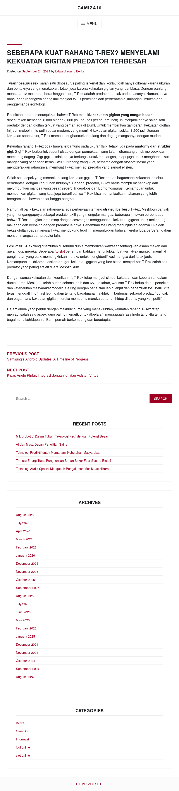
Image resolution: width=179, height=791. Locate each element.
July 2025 (22, 603)
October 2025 (25, 579)
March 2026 (24, 539)
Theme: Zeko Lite (89, 784)
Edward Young (65, 71)
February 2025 (26, 628)
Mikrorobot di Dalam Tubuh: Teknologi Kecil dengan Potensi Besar (62, 436)
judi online (23, 747)
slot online (23, 755)
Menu (92, 23)
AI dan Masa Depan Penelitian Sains (41, 444)
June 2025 (23, 612)
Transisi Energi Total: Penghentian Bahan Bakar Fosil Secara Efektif (63, 460)
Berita (80, 71)
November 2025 (27, 571)
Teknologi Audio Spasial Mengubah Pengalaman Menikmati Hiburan (63, 468)
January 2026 (25, 555)
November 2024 (27, 652)
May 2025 (23, 620)
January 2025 (25, 636)
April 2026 (23, 531)
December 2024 (27, 644)
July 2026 (22, 522)
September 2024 (27, 668)
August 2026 (25, 514)
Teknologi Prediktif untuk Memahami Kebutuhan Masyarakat (58, 452)
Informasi (22, 739)
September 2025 (27, 587)
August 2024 (25, 676)
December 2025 (27, 563)
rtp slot (60, 251)
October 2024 (25, 660)
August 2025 (25, 595)
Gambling (22, 731)
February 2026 (26, 547)
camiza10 (89, 7)
